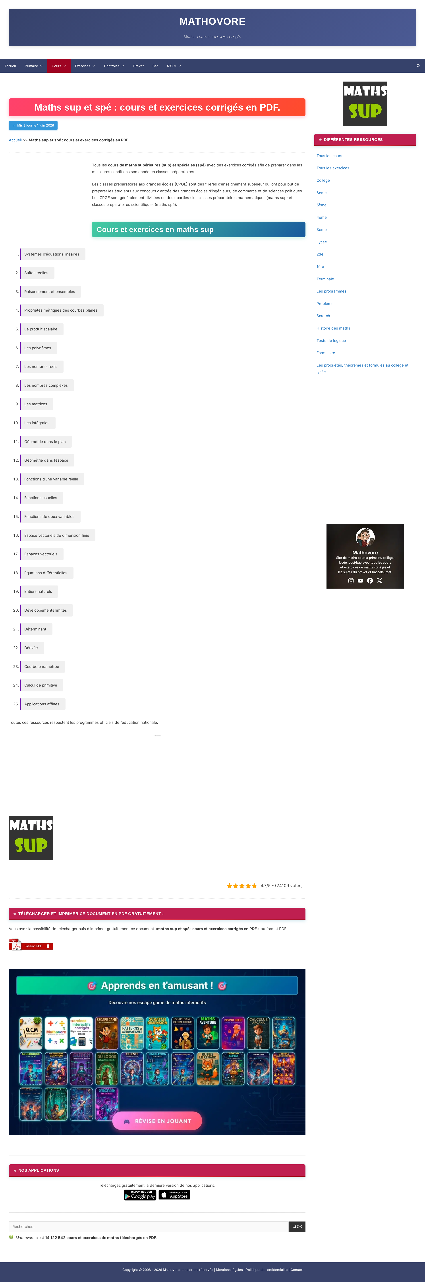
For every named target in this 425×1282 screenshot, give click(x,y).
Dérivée (31, 648)
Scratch (323, 316)
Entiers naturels (38, 591)
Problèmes (326, 303)
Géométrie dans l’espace (46, 460)
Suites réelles (36, 273)
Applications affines (41, 704)
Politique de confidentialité (267, 1270)
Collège (323, 180)
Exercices (82, 66)
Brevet (138, 66)
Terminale (325, 279)
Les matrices (35, 404)
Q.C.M (171, 66)
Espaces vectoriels (40, 554)
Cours (56, 66)
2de (320, 254)
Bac (155, 66)
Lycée (322, 242)
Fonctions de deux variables (49, 516)
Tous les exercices (333, 168)
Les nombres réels (40, 366)
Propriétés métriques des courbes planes (60, 310)
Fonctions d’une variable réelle (51, 479)
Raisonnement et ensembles (49, 291)
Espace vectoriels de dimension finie (56, 535)
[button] (31, 944)
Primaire (31, 66)
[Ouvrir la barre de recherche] (418, 66)
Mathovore (213, 21)
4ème (322, 217)
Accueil (10, 66)
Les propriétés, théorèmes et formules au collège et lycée (362, 368)
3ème (322, 229)
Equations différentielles (45, 573)
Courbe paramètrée (41, 666)
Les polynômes (37, 348)
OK (299, 1226)
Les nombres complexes (46, 385)
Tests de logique (331, 340)
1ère (320, 266)
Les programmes (331, 291)
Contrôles (112, 66)
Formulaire (326, 353)
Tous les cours (329, 156)
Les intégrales (36, 423)
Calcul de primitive (40, 685)
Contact (297, 1270)
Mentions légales (229, 1270)
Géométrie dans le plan (45, 441)
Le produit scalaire (40, 329)
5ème (321, 205)
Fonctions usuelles (40, 498)
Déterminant (35, 629)
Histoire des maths (333, 328)
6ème (322, 193)
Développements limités (45, 610)
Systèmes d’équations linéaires (51, 254)
